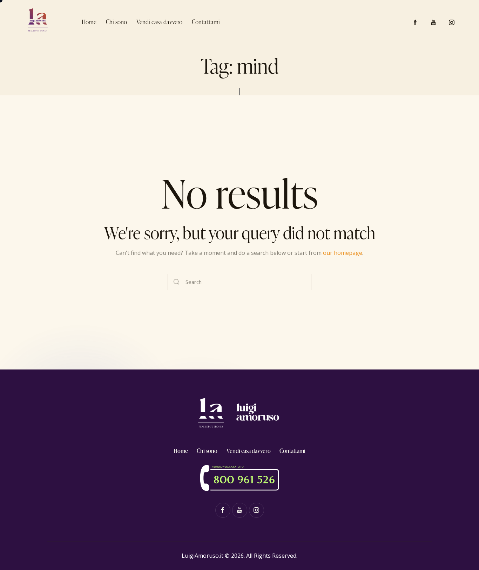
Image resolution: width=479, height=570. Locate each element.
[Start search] (176, 282)
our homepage (342, 253)
